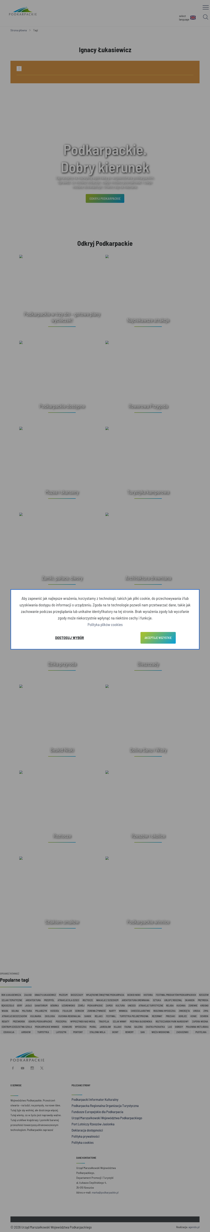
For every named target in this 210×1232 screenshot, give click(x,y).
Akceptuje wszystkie (158, 638)
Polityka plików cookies (105, 624)
